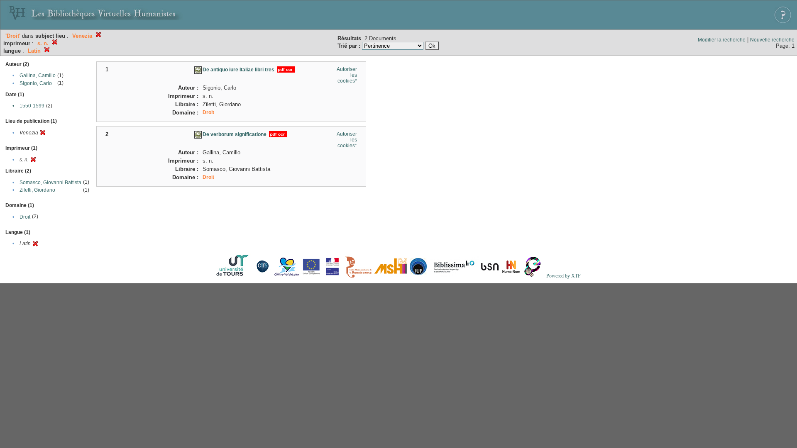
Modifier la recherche (722, 40)
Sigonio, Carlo (36, 83)
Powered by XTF (563, 276)
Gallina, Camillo (38, 75)
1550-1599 (32, 106)
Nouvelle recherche (772, 40)
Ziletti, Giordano (37, 190)
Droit (25, 217)
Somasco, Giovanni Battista (50, 182)
